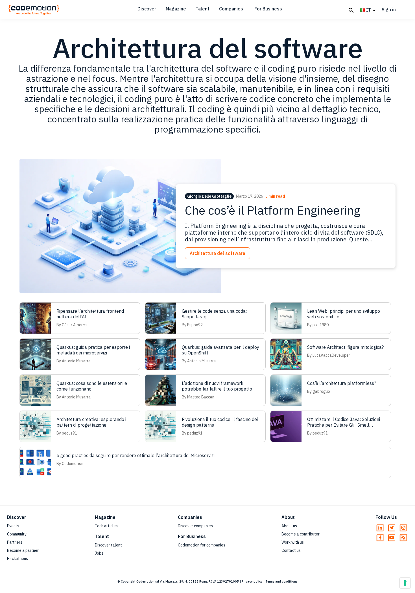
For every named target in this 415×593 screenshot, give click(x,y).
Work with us (292, 542)
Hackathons (17, 558)
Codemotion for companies (201, 545)
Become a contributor (300, 534)
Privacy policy (252, 581)
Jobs (99, 553)
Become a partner (23, 550)
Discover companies (195, 525)
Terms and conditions (281, 581)
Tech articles (106, 525)
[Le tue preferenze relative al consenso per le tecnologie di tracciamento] (405, 583)
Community (17, 534)
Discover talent (108, 545)
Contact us (291, 550)
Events (13, 525)
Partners (14, 542)
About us (289, 525)
